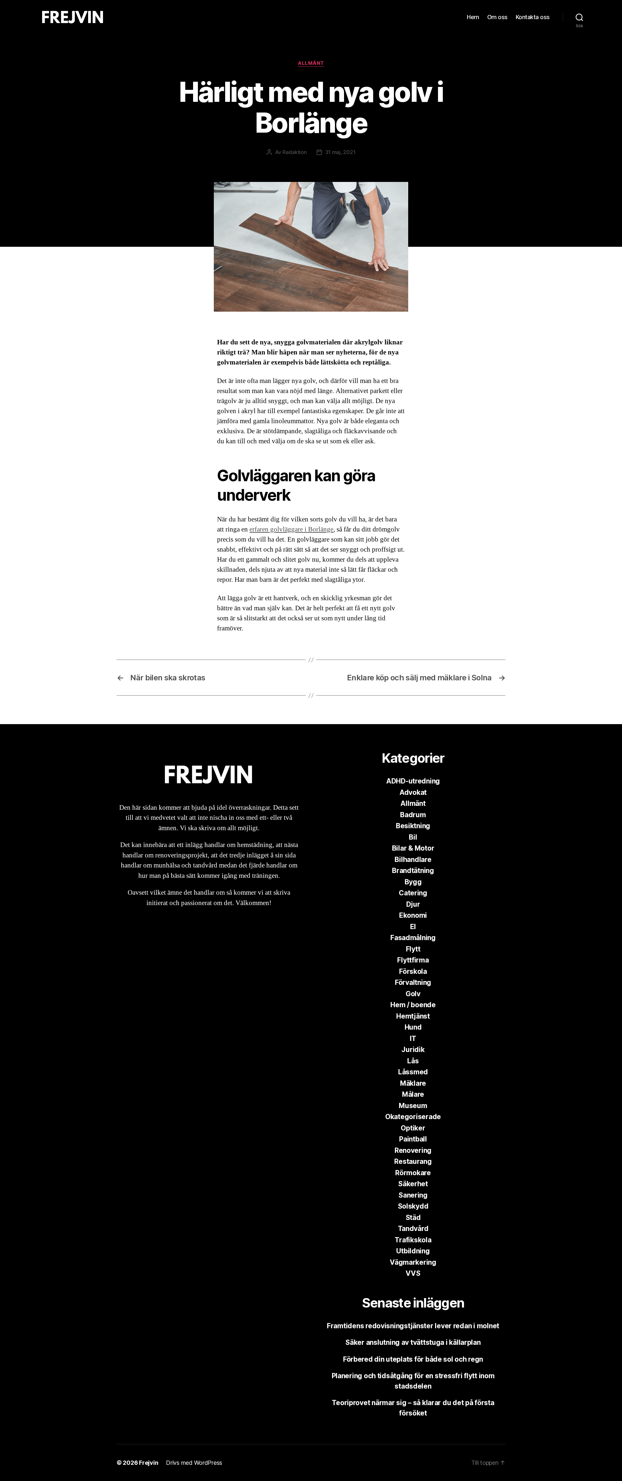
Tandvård (413, 1228)
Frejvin (148, 1462)
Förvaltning (413, 982)
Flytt (413, 949)
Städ (413, 1217)
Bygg (413, 882)
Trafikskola (413, 1240)
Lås (413, 1061)
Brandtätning (413, 870)
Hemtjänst (413, 1016)
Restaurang (413, 1161)
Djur (413, 904)
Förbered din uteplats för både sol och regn (413, 1359)
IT (413, 1038)
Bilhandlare (413, 859)
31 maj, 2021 (340, 152)
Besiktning (413, 826)
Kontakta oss (533, 17)
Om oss (497, 17)
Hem (473, 17)
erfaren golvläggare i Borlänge (291, 529)
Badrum (413, 815)
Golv (413, 994)
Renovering (413, 1150)
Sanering (413, 1195)
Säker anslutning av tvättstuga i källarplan (412, 1342)
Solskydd (413, 1206)
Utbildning (413, 1251)
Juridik (412, 1049)
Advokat (413, 792)
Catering (413, 893)
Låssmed (413, 1072)
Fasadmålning (413, 938)
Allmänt (311, 63)
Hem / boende (413, 1005)
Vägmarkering (413, 1262)
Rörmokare (413, 1173)
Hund (413, 1027)
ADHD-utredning (413, 781)
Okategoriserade (413, 1117)
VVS (413, 1273)
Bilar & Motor (413, 848)
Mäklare (413, 1083)
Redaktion (294, 152)
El (413, 927)
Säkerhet (413, 1184)
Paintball (413, 1139)
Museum (413, 1106)
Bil (413, 837)
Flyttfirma (413, 960)
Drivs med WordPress (194, 1462)
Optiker (413, 1128)
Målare (413, 1094)
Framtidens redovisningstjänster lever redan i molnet (413, 1326)
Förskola (413, 971)
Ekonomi (413, 915)
